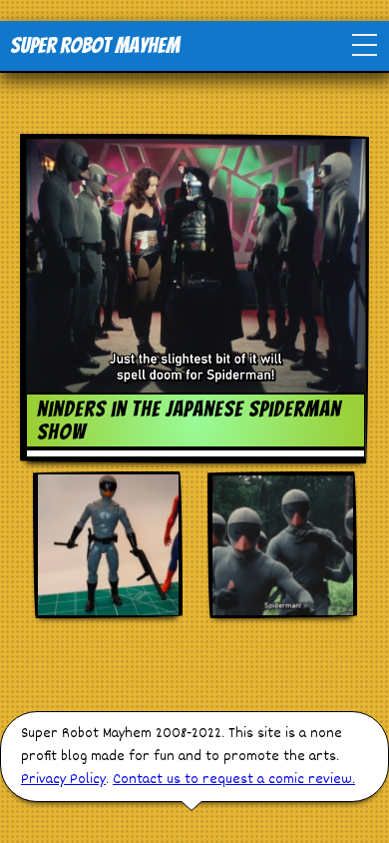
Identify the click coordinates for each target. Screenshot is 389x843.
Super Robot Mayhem (95, 45)
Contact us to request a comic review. (234, 779)
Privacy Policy (63, 779)
